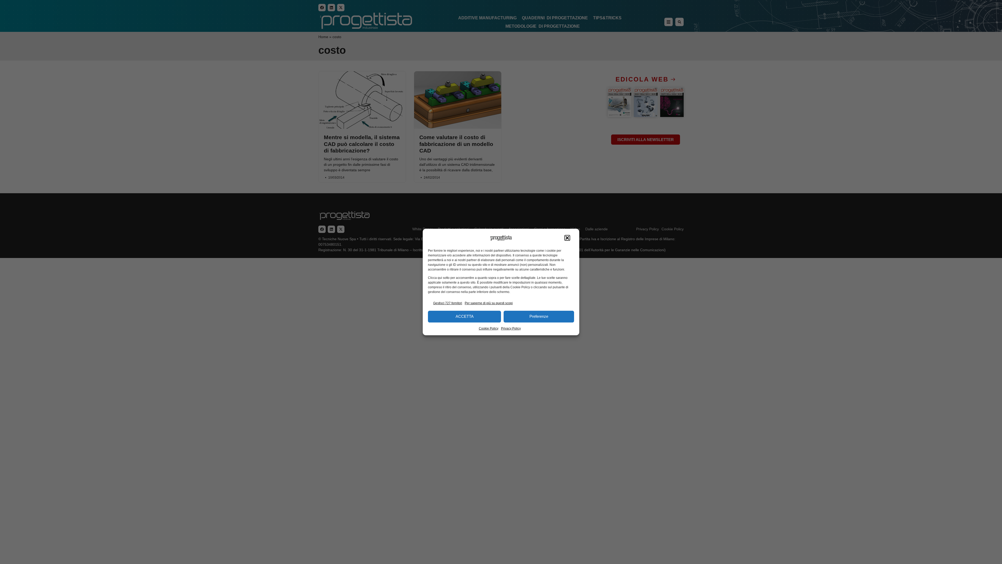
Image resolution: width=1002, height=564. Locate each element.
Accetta (465, 316)
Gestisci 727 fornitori (447, 303)
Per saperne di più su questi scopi (489, 303)
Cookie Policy (488, 328)
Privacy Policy (511, 328)
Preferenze (538, 316)
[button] (567, 237)
